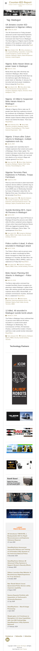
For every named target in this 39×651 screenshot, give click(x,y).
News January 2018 (12, 336)
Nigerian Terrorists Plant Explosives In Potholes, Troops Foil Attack (19, 174)
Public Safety (26, 164)
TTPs (13, 92)
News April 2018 (11, 264)
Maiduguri (14, 55)
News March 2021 (12, 87)
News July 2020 (11, 162)
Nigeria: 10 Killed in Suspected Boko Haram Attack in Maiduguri (19, 101)
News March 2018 (12, 298)
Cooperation (21, 52)
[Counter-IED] (20, 15)
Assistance (28, 50)
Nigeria (19, 55)
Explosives (8, 201)
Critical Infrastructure (11, 89)
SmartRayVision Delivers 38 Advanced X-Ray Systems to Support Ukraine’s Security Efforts (19, 563)
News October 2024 (12, 50)
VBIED (13, 304)
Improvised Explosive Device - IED (21, 201)
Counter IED (29, 52)
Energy (19, 89)
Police (16, 266)
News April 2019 (11, 233)
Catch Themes (23, 649)
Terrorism (25, 90)
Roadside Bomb (20, 203)
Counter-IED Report (20, 2)
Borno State (27, 87)
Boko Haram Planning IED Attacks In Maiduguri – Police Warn (18, 275)
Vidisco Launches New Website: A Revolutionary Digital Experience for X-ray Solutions (19, 574)
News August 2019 (12, 198)
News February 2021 (13, 124)
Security (28, 203)
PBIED (12, 235)
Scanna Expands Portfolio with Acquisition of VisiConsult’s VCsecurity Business (18, 597)
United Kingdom (15, 57)
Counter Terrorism (21, 53)
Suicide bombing (23, 266)
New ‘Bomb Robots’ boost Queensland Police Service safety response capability (19, 586)
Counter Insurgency (11, 53)
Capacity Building (13, 52)
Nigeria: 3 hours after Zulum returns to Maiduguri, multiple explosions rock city (18, 138)
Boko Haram (23, 298)
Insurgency (8, 90)
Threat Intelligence (16, 128)
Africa (22, 50)
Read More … (21, 84)
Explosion (24, 89)
